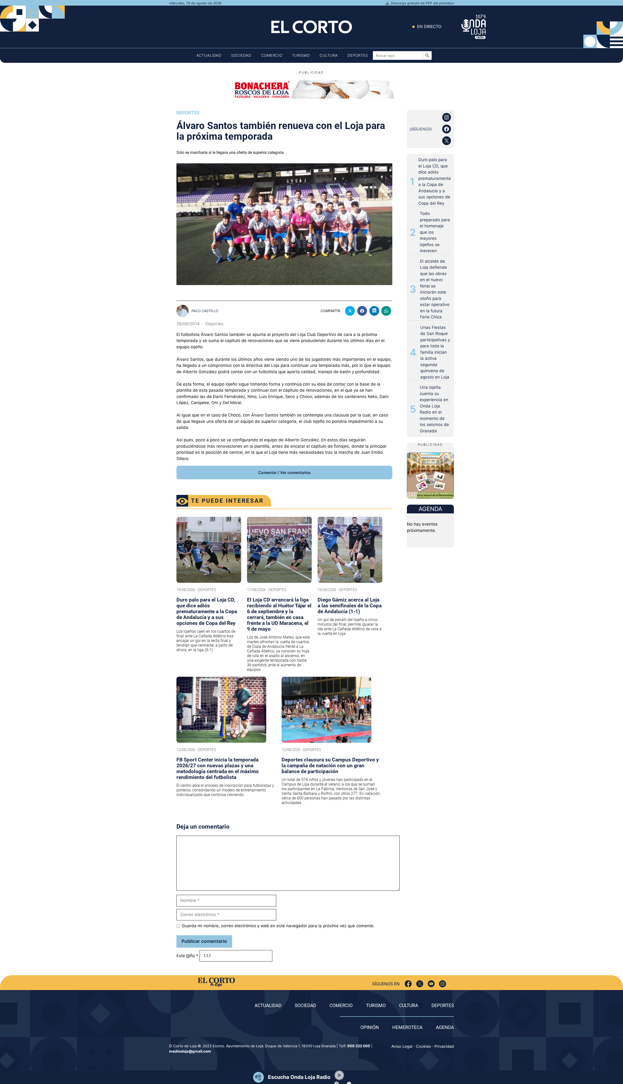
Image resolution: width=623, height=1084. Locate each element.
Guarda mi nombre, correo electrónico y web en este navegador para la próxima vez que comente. (278, 925)
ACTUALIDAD (268, 1005)
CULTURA (408, 1005)
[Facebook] (408, 984)
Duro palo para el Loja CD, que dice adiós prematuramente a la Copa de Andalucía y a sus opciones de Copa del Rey (434, 181)
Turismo (301, 55)
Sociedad (241, 55)
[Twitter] (419, 984)
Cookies (423, 1046)
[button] (339, 1075)
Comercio (271, 55)
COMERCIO (341, 1005)
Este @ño (187, 955)
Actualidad (208, 55)
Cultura (329, 55)
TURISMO (376, 1005)
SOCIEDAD (305, 1005)
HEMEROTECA (407, 1027)
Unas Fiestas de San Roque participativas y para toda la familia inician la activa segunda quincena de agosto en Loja (435, 352)
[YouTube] (431, 984)
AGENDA (445, 1027)
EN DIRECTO (429, 26)
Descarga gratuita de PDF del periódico (422, 3)
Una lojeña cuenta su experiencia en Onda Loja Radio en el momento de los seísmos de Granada (434, 409)
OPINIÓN (369, 1027)
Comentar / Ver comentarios (284, 472)
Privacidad (444, 1046)
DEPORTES (442, 1005)
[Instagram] (442, 984)
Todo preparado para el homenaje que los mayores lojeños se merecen (435, 232)
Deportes (358, 55)
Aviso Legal (401, 1046)
